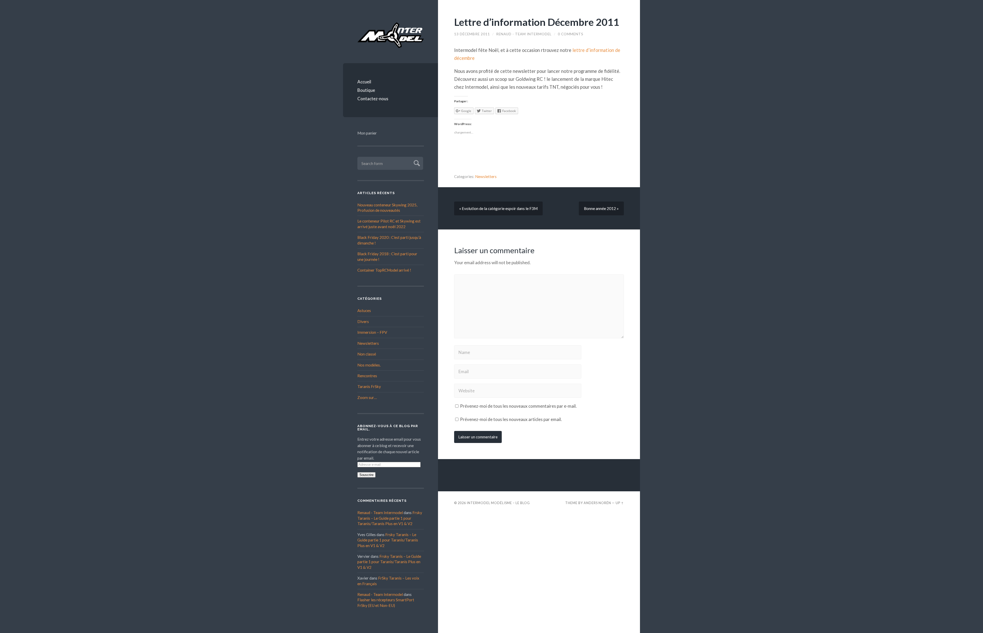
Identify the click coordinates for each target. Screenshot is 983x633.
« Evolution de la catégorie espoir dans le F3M (498, 208)
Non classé (366, 354)
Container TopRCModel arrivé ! (384, 270)
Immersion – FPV (372, 332)
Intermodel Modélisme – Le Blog (498, 503)
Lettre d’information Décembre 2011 (536, 22)
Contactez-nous (372, 98)
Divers (363, 321)
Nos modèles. (369, 365)
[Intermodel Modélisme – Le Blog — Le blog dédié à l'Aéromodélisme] (390, 35)
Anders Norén (597, 503)
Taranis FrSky (369, 386)
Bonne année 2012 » (601, 208)
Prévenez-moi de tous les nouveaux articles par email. (511, 419)
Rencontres (367, 375)
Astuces (364, 310)
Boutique (366, 90)
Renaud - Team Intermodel (380, 512)
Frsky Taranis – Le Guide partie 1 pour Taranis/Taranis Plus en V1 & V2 (389, 518)
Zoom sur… (367, 397)
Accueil (364, 81)
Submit (416, 162)
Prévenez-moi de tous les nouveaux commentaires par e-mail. (518, 406)
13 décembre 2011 (472, 34)
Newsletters (368, 343)
